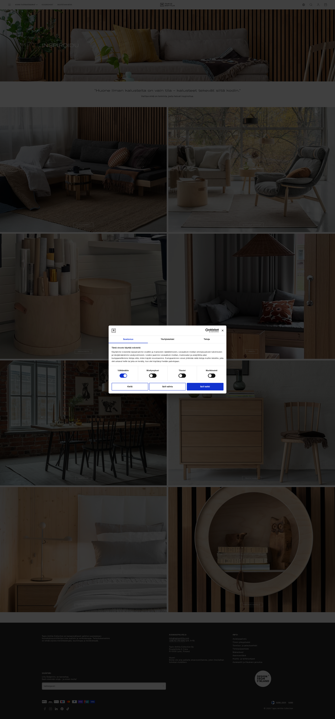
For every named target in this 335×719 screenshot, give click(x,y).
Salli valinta (167, 386)
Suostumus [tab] (128, 339)
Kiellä (129, 386)
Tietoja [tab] (207, 339)
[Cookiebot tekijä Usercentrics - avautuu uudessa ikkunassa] (207, 331)
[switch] (153, 376)
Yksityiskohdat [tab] (167, 339)
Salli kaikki (205, 386)
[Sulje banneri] (223, 330)
